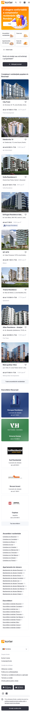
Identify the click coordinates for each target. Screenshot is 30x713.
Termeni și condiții (6, 678)
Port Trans (6, 338)
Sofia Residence (7, 188)
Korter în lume (5, 658)
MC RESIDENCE (7, 150)
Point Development (8, 113)
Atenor (5, 263)
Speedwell (6, 300)
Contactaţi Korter (6, 661)
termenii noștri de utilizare (12, 703)
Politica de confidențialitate (9, 672)
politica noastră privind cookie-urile (15, 701)
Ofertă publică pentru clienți (9, 681)
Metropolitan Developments (11, 375)
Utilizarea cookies (6, 669)
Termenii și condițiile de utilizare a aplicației (14, 675)
